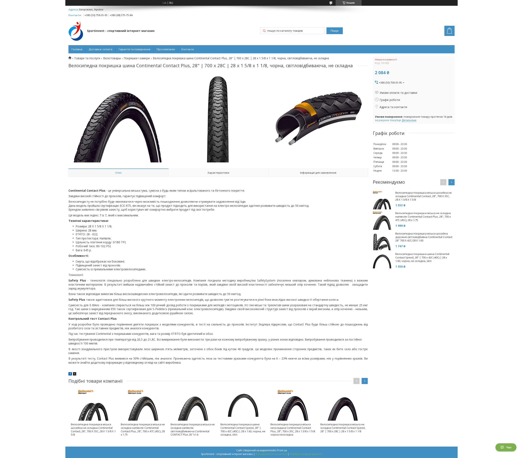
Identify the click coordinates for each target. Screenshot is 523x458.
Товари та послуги (87, 58)
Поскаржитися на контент (271, 454)
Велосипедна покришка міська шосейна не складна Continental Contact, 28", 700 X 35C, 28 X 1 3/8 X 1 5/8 (93, 429)
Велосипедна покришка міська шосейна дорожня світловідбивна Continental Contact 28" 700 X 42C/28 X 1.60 (423, 237)
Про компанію (166, 49)
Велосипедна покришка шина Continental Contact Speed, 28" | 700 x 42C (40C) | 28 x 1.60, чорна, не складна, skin (242, 429)
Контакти (187, 49)
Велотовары (112, 58)
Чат (509, 447)
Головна (77, 49)
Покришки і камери (137, 58)
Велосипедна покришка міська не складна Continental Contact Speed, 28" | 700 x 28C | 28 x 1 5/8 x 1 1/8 (342, 427)
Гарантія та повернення (134, 49)
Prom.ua (282, 450)
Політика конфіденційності (306, 454)
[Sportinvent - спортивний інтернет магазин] (75, 31)
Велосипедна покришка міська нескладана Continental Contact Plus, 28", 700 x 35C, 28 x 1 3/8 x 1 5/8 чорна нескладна (292, 429)
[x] (74, 374)
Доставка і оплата (100, 49)
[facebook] (70, 374)
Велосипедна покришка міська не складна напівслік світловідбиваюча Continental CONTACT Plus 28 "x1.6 (193, 429)
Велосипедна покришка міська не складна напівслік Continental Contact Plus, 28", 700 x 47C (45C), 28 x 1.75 (143, 429)
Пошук (335, 30)
